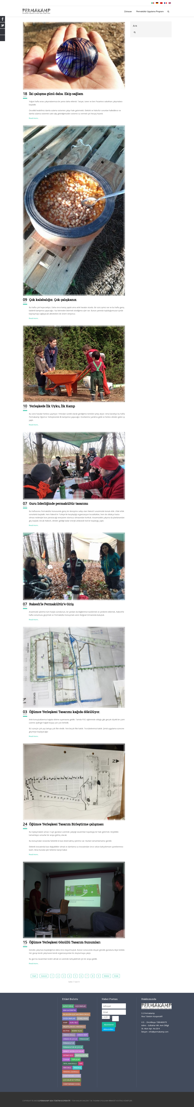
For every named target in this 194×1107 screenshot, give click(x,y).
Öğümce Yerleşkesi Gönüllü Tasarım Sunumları (64, 942)
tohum (66, 1059)
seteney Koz (68, 1055)
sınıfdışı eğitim (81, 1055)
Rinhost (112, 1101)
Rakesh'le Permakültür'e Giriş (51, 604)
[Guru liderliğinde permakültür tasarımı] (74, 465)
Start (34, 976)
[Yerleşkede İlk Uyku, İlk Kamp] (74, 363)
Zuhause (128, 11)
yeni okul (67, 1068)
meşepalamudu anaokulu (74, 1027)
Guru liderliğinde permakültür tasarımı (58, 503)
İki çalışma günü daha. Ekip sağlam (56, 94)
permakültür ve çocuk (72, 1047)
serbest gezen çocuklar (73, 1051)
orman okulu (69, 1035)
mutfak (66, 1031)
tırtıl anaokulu (70, 1063)
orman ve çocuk (70, 1039)
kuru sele (74, 1022)
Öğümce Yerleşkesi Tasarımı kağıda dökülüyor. (64, 712)
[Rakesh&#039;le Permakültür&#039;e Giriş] (74, 566)
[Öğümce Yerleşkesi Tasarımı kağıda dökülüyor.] (74, 667)
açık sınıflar (80, 1006)
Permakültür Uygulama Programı (150, 11)
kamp (65, 1022)
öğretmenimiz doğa (71, 1084)
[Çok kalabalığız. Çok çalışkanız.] (74, 210)
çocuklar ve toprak (71, 1080)
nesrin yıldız (77, 1031)
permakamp (84, 1039)
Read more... (34, 118)
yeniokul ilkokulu (71, 1072)
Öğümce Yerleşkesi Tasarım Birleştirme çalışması (66, 824)
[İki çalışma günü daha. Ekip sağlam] (74, 55)
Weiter (106, 976)
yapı (80, 1063)
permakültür (68, 1043)
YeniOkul (77, 1068)
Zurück (44, 976)
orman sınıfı (82, 1035)
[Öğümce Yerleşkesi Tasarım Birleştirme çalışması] (74, 781)
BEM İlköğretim (69, 1010)
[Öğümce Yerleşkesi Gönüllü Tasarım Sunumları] (74, 899)
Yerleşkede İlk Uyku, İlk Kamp (52, 406)
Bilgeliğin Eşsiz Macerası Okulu (76, 1014)
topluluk (76, 1059)
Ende (116, 976)
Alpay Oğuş (68, 1006)
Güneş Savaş (82, 1018)
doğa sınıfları (69, 1018)
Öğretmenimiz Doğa (71, 1076)
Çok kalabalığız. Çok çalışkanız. (53, 300)
